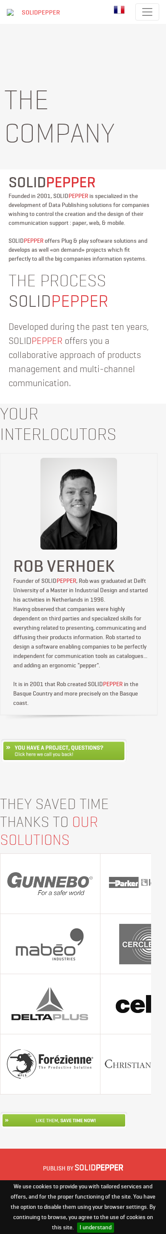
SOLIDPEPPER (41, 12)
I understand (96, 1227)
